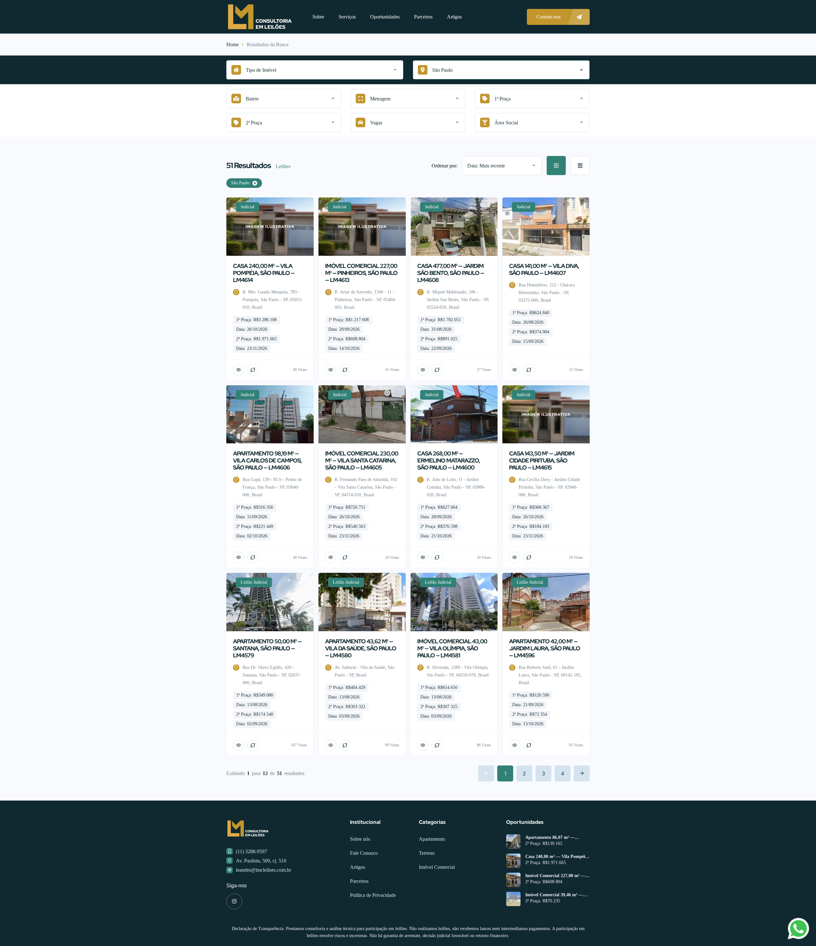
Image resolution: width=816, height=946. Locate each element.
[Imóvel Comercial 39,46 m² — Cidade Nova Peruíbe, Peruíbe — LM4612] (513, 899)
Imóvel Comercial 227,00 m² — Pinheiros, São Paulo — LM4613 (556, 876)
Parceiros (423, 16)
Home (232, 44)
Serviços (347, 16)
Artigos (454, 16)
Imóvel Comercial (437, 867)
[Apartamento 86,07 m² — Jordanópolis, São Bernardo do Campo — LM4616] (513, 841)
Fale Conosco (364, 853)
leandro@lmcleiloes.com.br (263, 870)
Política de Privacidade (373, 895)
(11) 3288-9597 (251, 851)
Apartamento (432, 839)
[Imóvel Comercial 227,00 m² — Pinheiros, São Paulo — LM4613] (513, 880)
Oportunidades (385, 16)
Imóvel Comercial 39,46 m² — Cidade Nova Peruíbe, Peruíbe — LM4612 (557, 895)
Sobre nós (360, 839)
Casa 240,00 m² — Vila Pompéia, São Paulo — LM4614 (557, 856)
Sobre (318, 16)
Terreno (426, 853)
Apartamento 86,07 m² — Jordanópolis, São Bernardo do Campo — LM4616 (555, 837)
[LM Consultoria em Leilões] (259, 16)
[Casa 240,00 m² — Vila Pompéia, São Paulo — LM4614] (513, 861)
